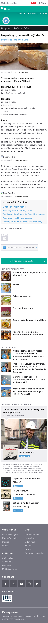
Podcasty (6, 565)
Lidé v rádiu (30, 542)
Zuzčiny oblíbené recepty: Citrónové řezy (22, 222)
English (42, 616)
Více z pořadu (10, 347)
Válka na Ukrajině (10, 534)
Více (28, 28)
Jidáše (16, 284)
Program (21, 14)
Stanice (5, 542)
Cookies (5, 616)
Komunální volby (9, 538)
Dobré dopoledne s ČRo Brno (14, 40)
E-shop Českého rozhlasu (17, 404)
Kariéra (28, 545)
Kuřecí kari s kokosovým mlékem (30, 320)
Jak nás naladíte (32, 534)
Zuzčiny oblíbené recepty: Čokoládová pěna (23, 214)
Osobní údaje (16, 616)
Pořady (18, 28)
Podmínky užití (30, 616)
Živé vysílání (7, 558)
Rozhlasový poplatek (34, 553)
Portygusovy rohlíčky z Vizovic (17, 218)
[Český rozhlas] (9, 3)
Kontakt (28, 549)
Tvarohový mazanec (23, 308)
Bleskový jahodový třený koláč (17, 210)
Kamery (43, 14)
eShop (5, 545)
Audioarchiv (32, 14)
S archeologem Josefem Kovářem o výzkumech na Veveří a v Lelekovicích (29, 380)
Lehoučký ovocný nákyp (14, 207)
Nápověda (29, 538)
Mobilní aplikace (9, 569)
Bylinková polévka (22, 296)
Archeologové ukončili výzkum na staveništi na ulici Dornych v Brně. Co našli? (28, 391)
